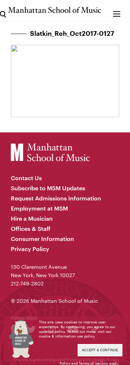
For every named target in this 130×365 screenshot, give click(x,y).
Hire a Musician (32, 218)
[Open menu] (116, 10)
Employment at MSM (39, 208)
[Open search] (3, 10)
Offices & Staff (31, 228)
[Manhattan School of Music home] (54, 10)
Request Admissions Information (56, 198)
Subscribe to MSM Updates (48, 187)
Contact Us (26, 177)
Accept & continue (100, 350)
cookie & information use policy (66, 336)
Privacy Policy (30, 248)
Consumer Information (42, 238)
